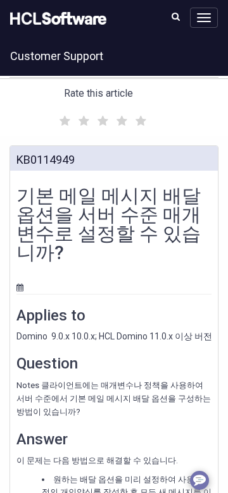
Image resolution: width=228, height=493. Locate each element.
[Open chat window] (199, 480)
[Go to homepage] (55, 19)
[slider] (101, 119)
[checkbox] (63, 117)
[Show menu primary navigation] (204, 18)
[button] (175, 16)
